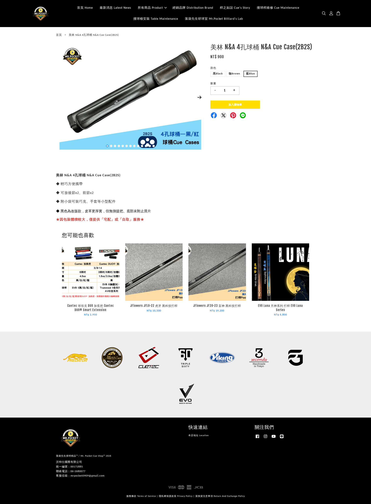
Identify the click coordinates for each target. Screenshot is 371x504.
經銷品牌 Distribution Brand (193, 7)
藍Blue (250, 73)
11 (146, 146)
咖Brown (234, 73)
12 (150, 146)
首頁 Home (85, 7)
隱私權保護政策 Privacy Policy (175, 496)
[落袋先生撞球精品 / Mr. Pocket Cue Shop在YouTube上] (273, 438)
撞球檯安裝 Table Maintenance (155, 18)
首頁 (59, 35)
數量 (213, 83)
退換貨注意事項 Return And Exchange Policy (220, 496)
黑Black (218, 73)
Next (199, 97)
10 (142, 146)
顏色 (213, 68)
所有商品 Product (150, 7)
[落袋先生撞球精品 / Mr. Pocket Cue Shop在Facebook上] (257, 438)
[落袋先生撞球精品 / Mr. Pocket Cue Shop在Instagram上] (265, 438)
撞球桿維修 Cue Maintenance (278, 7)
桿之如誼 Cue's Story (235, 7)
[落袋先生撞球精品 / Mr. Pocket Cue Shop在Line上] (281, 438)
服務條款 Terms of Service (141, 496)
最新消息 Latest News (115, 7)
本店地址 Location (198, 435)
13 (153, 146)
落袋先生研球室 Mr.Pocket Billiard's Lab (214, 18)
